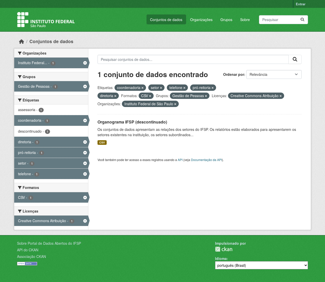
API (180, 159)
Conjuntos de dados (166, 19)
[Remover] (142, 88)
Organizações (201, 19)
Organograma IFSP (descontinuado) (132, 122)
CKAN (223, 249)
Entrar (300, 4)
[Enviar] (302, 19)
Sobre (245, 19)
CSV (102, 142)
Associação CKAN (31, 256)
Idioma (221, 258)
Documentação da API (206, 159)
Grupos (226, 19)
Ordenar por (233, 74)
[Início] (21, 41)
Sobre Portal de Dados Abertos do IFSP (49, 243)
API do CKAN (27, 249)
